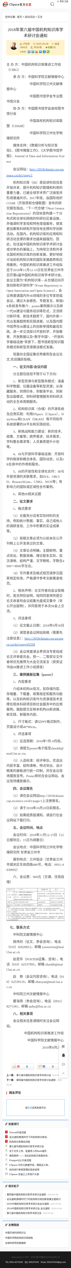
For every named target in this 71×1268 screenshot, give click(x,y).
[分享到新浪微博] (36, 51)
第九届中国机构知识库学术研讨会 (26, 1146)
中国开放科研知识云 (15, 1232)
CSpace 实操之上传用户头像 (24, 1174)
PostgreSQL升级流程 (20, 1160)
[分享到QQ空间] (33, 51)
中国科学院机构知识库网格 (19, 1237)
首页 (19, 16)
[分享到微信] (48, 51)
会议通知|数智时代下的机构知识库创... (29, 1137)
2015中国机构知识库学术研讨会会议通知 (28, 1203)
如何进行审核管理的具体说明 (24, 1169)
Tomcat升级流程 (17, 1132)
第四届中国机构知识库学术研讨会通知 (36, 1080)
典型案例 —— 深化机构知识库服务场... (29, 1155)
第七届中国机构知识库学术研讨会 (33, 1075)
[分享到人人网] (44, 51)
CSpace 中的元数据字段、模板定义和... (29, 1165)
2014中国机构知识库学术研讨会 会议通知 (28, 1208)
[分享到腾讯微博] (40, 51)
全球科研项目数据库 (15, 1243)
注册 (66, 1)
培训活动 (30, 16)
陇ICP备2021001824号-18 (48, 1257)
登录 (62, 1)
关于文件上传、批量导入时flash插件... (29, 1151)
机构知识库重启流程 (19, 1141)
